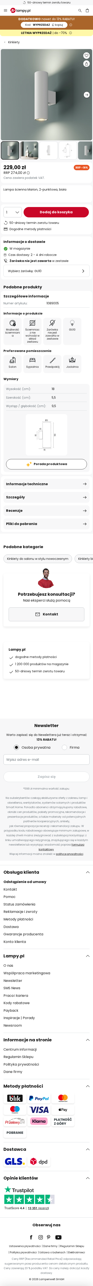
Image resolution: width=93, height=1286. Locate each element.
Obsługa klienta (21, 872)
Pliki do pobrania (21, 523)
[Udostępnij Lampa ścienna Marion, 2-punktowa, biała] (86, 63)
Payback (10, 1010)
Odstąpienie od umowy (24, 881)
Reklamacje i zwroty (20, 911)
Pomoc (9, 896)
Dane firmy (12, 1071)
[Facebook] (34, 1237)
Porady (29, 1017)
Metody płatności (18, 919)
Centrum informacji (20, 1049)
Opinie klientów (20, 1178)
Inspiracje (11, 1017)
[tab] (46, 907)
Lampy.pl (13, 956)
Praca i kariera (15, 995)
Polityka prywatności (21, 1064)
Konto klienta (14, 941)
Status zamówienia (19, 904)
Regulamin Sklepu (18, 1056)
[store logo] (22, 10)
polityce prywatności (69, 854)
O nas (8, 965)
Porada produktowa (50, 464)
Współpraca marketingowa (26, 973)
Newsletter (12, 980)
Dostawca (14, 1149)
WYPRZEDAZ (44, 25)
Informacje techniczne (27, 484)
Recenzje (14, 510)
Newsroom (12, 1025)
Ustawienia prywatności (25, 1246)
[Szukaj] (80, 10)
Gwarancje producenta (23, 934)
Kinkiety (14, 42)
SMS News (11, 988)
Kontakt (10, 889)
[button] (10, 150)
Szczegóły (15, 497)
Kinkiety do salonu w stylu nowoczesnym (37, 559)
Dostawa (11, 926)
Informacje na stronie (27, 1040)
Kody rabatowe (16, 1002)
